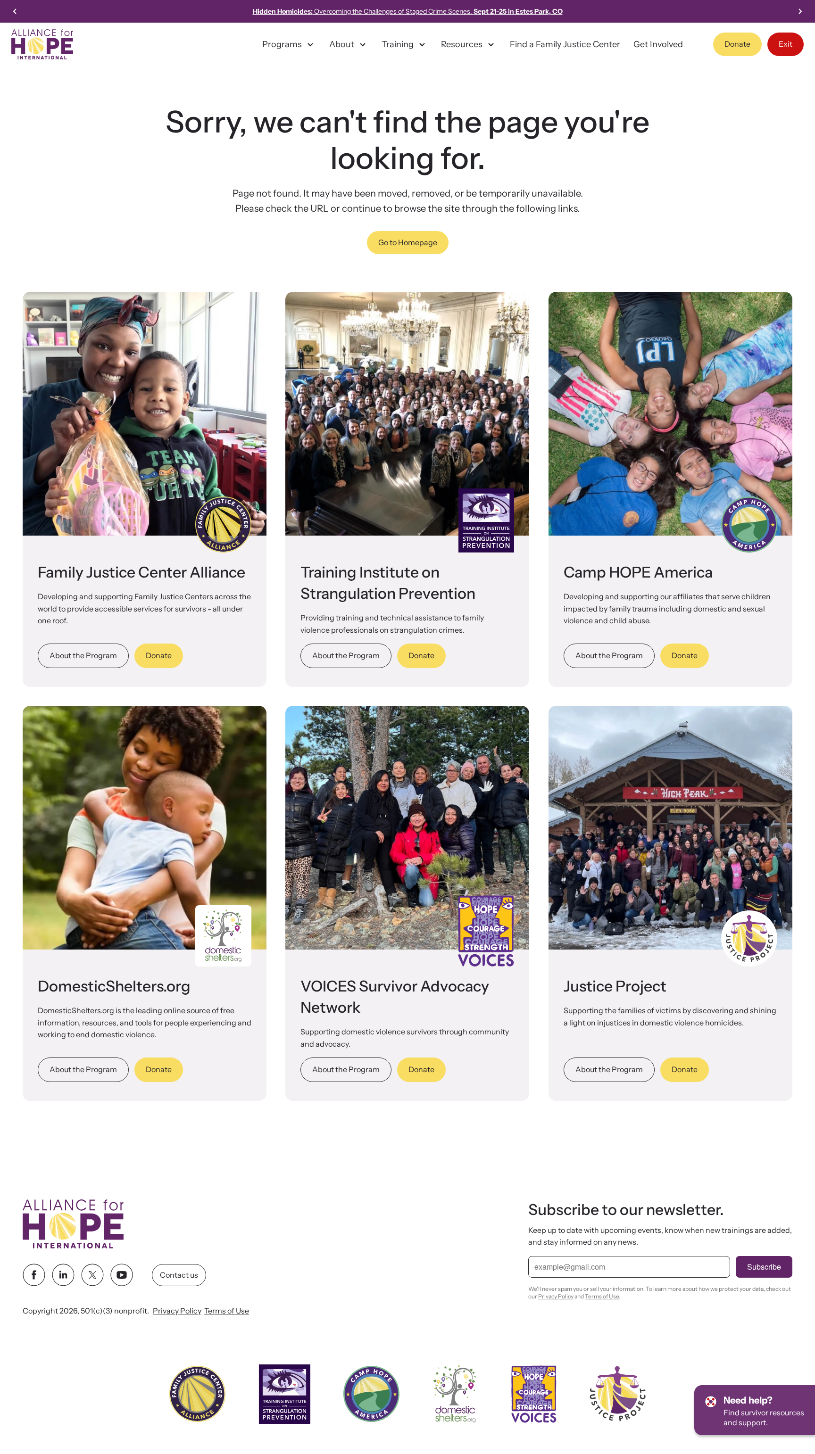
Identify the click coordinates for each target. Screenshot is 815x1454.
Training (398, 44)
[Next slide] (800, 11)
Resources (461, 44)
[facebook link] (34, 1275)
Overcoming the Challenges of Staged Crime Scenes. (408, 11)
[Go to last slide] (15, 11)
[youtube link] (121, 1275)
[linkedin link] (63, 1275)
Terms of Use (226, 1311)
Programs (282, 44)
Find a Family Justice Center (565, 44)
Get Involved (658, 44)
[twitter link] (92, 1275)
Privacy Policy (177, 1311)
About (341, 44)
